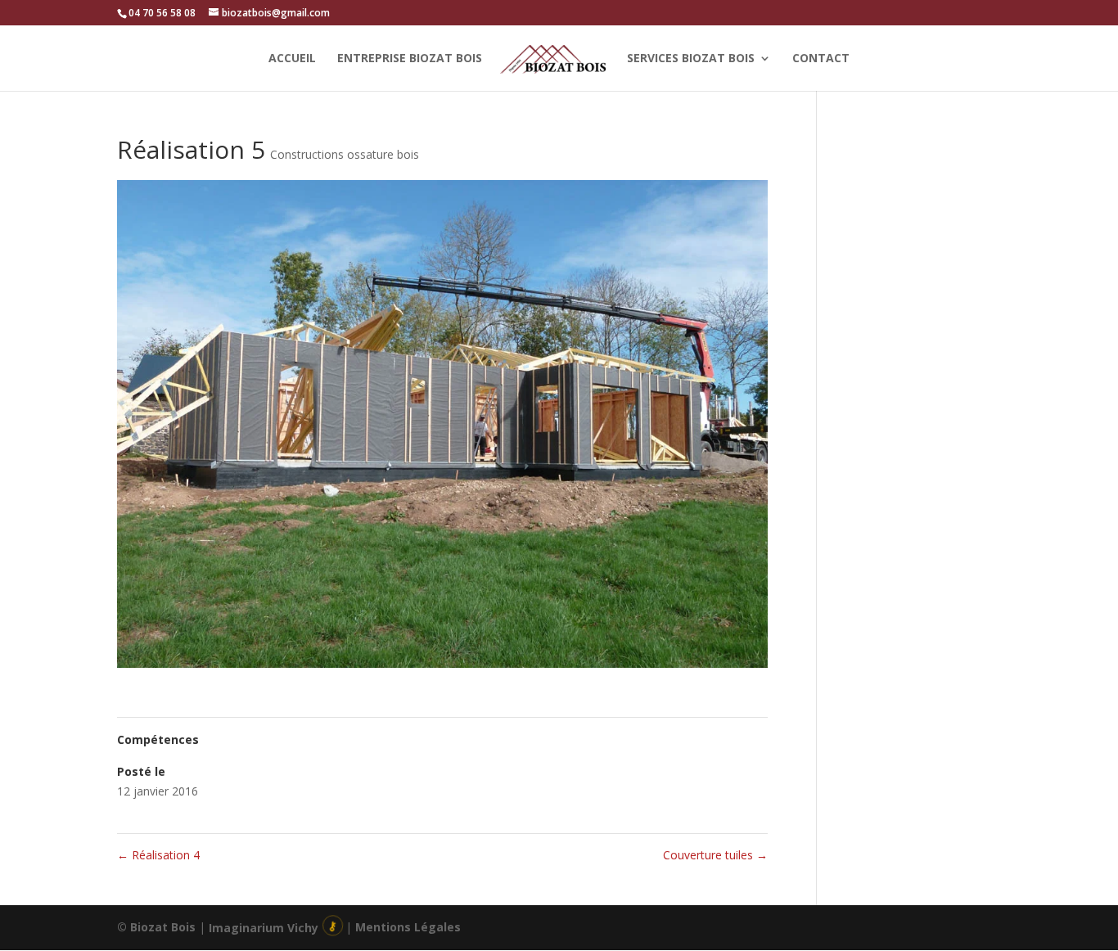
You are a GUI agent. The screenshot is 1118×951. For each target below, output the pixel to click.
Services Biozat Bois (691, 58)
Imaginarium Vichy (263, 927)
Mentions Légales (408, 927)
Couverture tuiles (715, 855)
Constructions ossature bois (344, 154)
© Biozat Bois (156, 927)
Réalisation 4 (158, 855)
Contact (821, 58)
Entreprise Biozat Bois (409, 58)
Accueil (292, 58)
